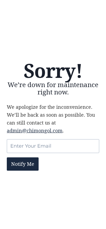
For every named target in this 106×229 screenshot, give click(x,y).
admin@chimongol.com (35, 130)
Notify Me (22, 164)
